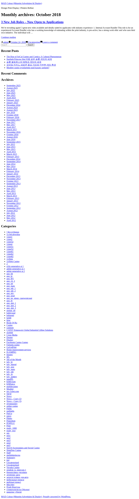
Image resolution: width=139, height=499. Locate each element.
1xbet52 (10, 249)
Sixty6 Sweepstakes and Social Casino (23, 448)
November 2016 (13, 132)
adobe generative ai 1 (16, 269)
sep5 (8, 445)
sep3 (8, 440)
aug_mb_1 (11, 288)
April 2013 (11, 193)
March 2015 (12, 154)
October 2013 (12, 181)
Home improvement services (19, 350)
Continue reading (8, 37)
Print (9, 426)
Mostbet (10, 389)
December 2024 (13, 105)
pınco (9, 416)
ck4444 (10, 332)
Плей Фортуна (13, 487)
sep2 (8, 438)
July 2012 (11, 213)
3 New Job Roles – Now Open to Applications (32, 22)
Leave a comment (50, 42)
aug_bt (9, 276)
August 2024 (12, 107)
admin (6, 42)
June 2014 (11, 164)
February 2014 (13, 171)
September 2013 (13, 183)
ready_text (11, 431)
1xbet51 (10, 247)
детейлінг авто (13, 475)
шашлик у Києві (14, 492)
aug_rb (9, 301)
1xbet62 (10, 254)
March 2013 (12, 196)
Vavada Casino (13, 467)
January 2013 (12, 201)
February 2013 (13, 198)
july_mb (10, 372)
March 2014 (12, 169)
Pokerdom (11, 421)
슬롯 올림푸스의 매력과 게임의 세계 (24, 62)
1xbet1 (9, 237)
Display (10, 340)
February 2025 (13, 100)
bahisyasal (11, 313)
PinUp (9, 413)
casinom (10, 327)
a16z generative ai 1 (15, 266)
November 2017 (13, 120)
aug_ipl (10, 283)
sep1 (8, 435)
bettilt (9, 318)
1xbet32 (10, 242)
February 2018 (13, 117)
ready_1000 (12, 428)
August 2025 (12, 88)
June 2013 (11, 188)
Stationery (11, 457)
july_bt (9, 362)
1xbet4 (9, 244)
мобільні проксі (14, 482)
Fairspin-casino (13, 345)
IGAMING (11, 352)
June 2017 (11, 122)
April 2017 (11, 127)
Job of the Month (14, 359)
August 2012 (12, 210)
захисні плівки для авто (17, 477)
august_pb (11, 310)
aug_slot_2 (11, 305)
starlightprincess (13, 455)
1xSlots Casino (13, 261)
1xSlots (10, 259)
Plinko (9, 418)
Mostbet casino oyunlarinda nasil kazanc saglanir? (28, 67)
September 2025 (13, 85)
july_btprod (11, 364)
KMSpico (11, 384)
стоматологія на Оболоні (18, 489)
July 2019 (11, 112)
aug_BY (10, 278)
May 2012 (11, 218)
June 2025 (11, 93)
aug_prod (11, 296)
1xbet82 (10, 256)
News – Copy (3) (14, 401)
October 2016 (12, 134)
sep (8, 433)
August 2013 (12, 186)
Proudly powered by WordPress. (57, 496)
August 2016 (12, 137)
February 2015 (13, 156)
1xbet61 (10, 251)
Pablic (9, 408)
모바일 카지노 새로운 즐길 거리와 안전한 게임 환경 (31, 65)
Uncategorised (34, 42)
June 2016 (11, 139)
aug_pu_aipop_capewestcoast (19, 298)
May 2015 (11, 149)
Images (10, 354)
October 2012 (12, 206)
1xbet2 (9, 239)
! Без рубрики (13, 232)
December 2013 (13, 176)
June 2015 (11, 147)
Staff (9, 453)
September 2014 (13, 161)
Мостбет (10, 484)
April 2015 (11, 152)
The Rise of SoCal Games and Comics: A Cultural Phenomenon (34, 56)
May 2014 (11, 166)
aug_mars (11, 286)
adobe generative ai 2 (16, 271)
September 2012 (13, 208)
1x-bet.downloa (13, 234)
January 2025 (12, 103)
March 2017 (12, 129)
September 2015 (13, 142)
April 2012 (11, 220)
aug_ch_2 (11, 281)
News (9, 396)
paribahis (10, 411)
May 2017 (11, 125)
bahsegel (10, 315)
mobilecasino (12, 386)
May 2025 (11, 95)
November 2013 (13, 179)
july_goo (10, 367)
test (8, 460)
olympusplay (12, 404)
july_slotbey (12, 377)
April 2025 (11, 98)
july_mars (11, 369)
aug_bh (10, 274)
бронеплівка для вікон (17, 472)
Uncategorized (13, 465)
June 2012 (11, 215)
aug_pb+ (10, 293)
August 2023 (12, 110)
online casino (12, 406)
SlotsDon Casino (14, 450)
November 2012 (13, 203)
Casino (9, 325)
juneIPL (10, 379)
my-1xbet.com (13, 391)
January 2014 (12, 174)
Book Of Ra (12, 323)
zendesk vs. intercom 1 (16, 470)
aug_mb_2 (11, 291)
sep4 (8, 443)
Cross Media (12, 335)
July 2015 (11, 144)
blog (8, 320)
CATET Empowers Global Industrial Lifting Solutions (30, 330)
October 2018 (12, 115)
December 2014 (13, 159)
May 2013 (11, 191)
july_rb (10, 374)
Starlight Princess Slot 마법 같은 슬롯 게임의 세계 (29, 59)
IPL (8, 357)
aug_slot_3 (11, 308)
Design (10, 337)
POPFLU (11, 423)
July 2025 (11, 90)
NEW (9, 394)
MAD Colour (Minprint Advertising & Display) (21, 3)
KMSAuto (11, 381)
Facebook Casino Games (17, 342)
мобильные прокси (15, 480)
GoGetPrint (11, 347)
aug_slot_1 (11, 303)
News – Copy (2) (14, 399)
